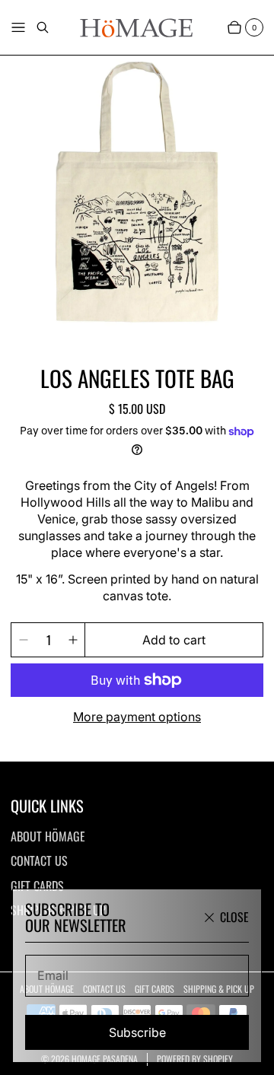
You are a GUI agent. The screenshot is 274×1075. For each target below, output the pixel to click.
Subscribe (137, 1032)
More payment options (137, 716)
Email (52, 975)
